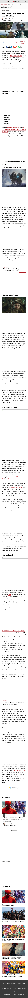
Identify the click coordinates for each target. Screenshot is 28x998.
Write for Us (6, 983)
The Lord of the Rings (16, 56)
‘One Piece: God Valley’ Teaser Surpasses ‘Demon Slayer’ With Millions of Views (14, 940)
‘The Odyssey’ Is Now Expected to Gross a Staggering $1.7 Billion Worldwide (13, 922)
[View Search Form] (25, 1)
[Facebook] (7, 47)
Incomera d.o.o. (14, 996)
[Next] (24, 815)
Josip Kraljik (9, 824)
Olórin (9, 595)
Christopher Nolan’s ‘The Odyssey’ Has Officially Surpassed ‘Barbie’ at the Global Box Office (12, 958)
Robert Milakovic (9, 18)
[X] (9, 47)
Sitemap (13, 991)
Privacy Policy (17, 988)
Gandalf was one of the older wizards (13, 631)
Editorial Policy (21, 983)
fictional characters (13, 127)
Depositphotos (20, 991)
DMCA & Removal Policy (14, 986)
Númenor (16, 605)
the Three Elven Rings (19, 770)
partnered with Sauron (16, 487)
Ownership (6, 991)
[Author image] (2, 19)
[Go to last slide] (4, 815)
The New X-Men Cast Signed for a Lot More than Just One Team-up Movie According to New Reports (13, 975)
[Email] (21, 47)
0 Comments (20, 20)
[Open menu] (3, 2)
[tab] (11, 830)
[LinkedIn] (11, 47)
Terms (24, 988)
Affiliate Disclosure (7, 988)
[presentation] (14, 807)
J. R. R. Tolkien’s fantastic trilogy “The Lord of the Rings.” (14, 130)
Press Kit (13, 983)
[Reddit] (16, 47)
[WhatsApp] (19, 47)
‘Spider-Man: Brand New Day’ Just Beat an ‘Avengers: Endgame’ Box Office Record (13, 819)
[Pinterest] (14, 47)
